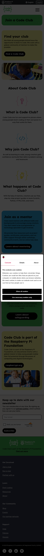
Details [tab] (22, 262)
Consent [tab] (8, 262)
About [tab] (36, 262)
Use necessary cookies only (22, 297)
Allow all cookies (22, 291)
